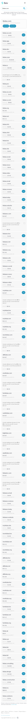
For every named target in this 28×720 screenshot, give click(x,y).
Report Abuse (22, 711)
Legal (2, 711)
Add (23, 35)
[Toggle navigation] (25, 2)
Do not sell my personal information (5, 715)
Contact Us (6, 712)
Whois (6, 711)
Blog (2, 712)
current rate (14, 704)
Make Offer (12, 26)
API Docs (11, 711)
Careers (16, 711)
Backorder (6, 26)
